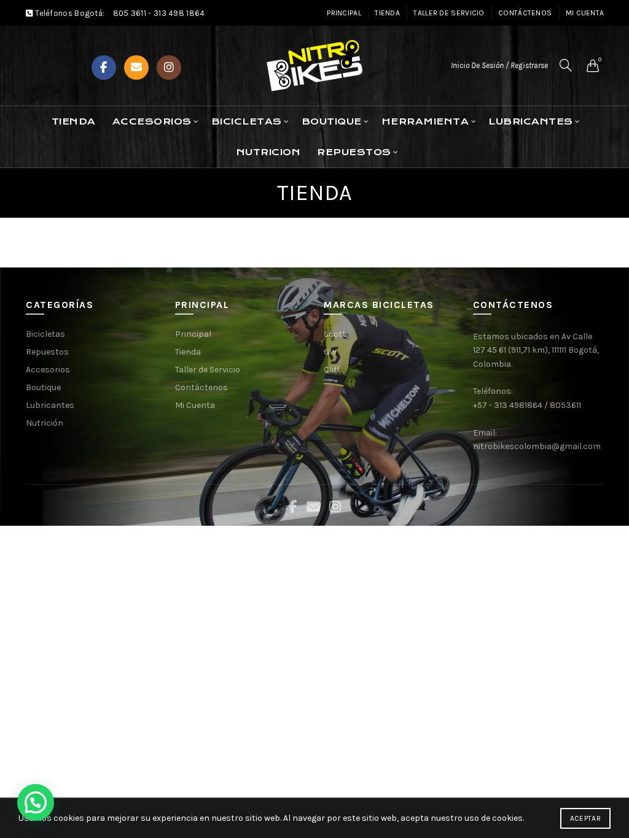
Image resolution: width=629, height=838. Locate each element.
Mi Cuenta (585, 13)
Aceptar (585, 818)
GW (330, 352)
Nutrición (44, 423)
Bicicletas (45, 334)
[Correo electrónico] (136, 67)
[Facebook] (104, 67)
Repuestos (47, 352)
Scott (335, 334)
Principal (344, 13)
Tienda (387, 13)
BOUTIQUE (332, 121)
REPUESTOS (354, 152)
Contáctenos (525, 13)
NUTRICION (268, 152)
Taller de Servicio (448, 13)
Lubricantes (50, 405)
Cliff (332, 369)
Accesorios (152, 121)
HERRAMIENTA (425, 121)
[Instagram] (169, 67)
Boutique (43, 387)
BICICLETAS (246, 121)
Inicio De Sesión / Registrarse (499, 65)
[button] (35, 802)
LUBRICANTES (530, 121)
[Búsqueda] (566, 65)
